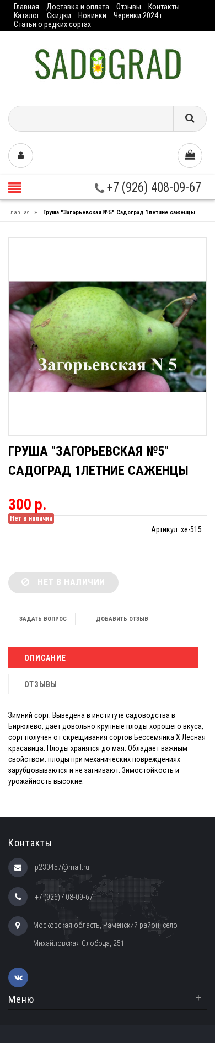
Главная (26, 6)
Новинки (92, 15)
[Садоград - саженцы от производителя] (108, 65)
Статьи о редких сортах (52, 24)
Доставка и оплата (77, 6)
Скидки (59, 15)
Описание (45, 657)
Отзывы (128, 6)
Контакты (164, 6)
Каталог (27, 15)
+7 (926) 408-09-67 (152, 187)
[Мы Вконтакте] (18, 977)
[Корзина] (190, 155)
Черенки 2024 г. (139, 15)
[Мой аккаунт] (20, 155)
